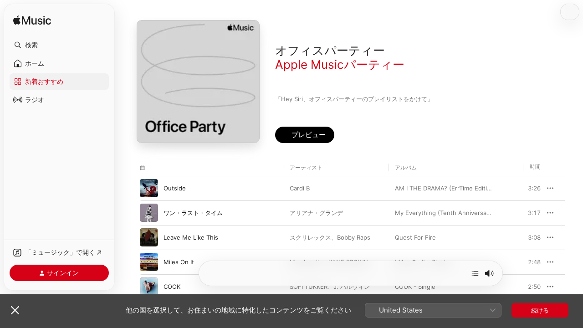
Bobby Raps (353, 237)
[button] (59, 45)
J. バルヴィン (351, 286)
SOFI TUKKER (308, 286)
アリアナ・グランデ (316, 212)
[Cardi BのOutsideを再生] (149, 188)
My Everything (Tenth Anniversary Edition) (455, 212)
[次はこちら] (475, 273)
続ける (540, 310)
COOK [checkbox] (172, 286)
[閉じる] (15, 310)
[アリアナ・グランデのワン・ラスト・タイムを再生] (149, 213)
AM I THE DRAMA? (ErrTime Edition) (445, 188)
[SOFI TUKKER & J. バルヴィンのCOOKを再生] (149, 286)
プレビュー (529, 188)
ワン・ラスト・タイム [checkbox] (193, 212)
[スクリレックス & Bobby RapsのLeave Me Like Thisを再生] (149, 237)
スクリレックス (310, 237)
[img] (32, 20)
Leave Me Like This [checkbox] (191, 237)
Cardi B (300, 188)
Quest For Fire (415, 237)
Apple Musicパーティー (339, 64)
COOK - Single (415, 286)
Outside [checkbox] (175, 188)
